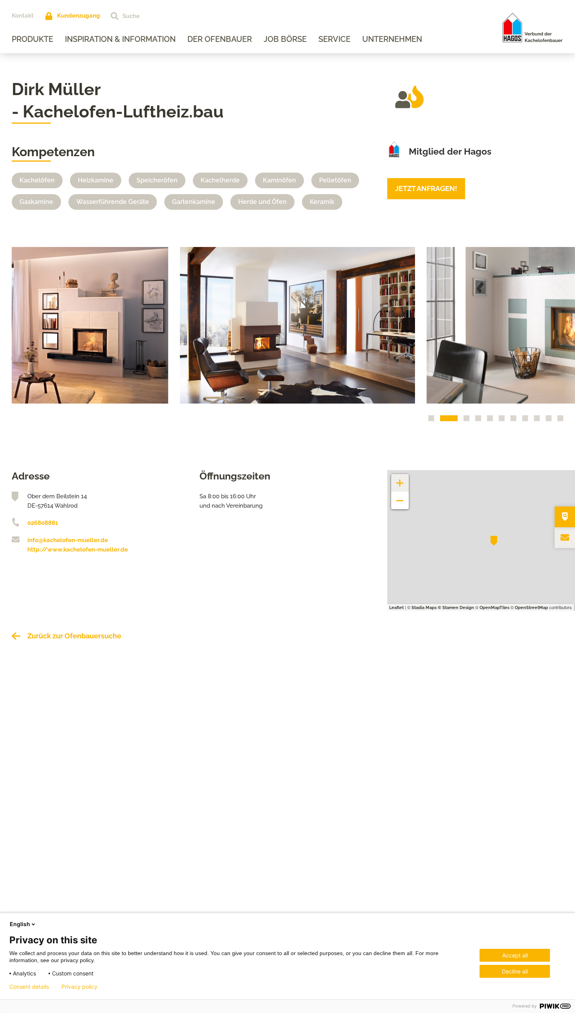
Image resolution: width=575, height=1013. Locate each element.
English (20, 924)
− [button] (400, 496)
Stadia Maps (424, 607)
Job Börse (285, 39)
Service (334, 39)
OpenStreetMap (531, 607)
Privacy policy (79, 987)
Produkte (32, 39)
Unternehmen (392, 39)
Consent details (29, 987)
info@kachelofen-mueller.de (67, 540)
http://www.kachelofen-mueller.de (77, 549)
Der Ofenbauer (219, 39)
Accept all (515, 955)
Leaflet (396, 607)
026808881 (42, 522)
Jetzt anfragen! (426, 188)
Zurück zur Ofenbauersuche (74, 636)
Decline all (515, 971)
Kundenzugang (78, 15)
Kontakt (23, 15)
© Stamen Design (456, 607)
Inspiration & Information (120, 39)
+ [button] (400, 479)
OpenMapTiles (494, 607)
